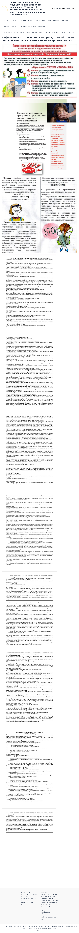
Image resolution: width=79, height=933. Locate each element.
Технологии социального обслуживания (32, 26)
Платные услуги (41, 20)
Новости (14, 20)
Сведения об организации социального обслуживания (22, 32)
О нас (6, 20)
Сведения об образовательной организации (59, 32)
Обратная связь (9, 26)
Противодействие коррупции (58, 20)
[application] (8, 20)
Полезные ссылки (26, 20)
